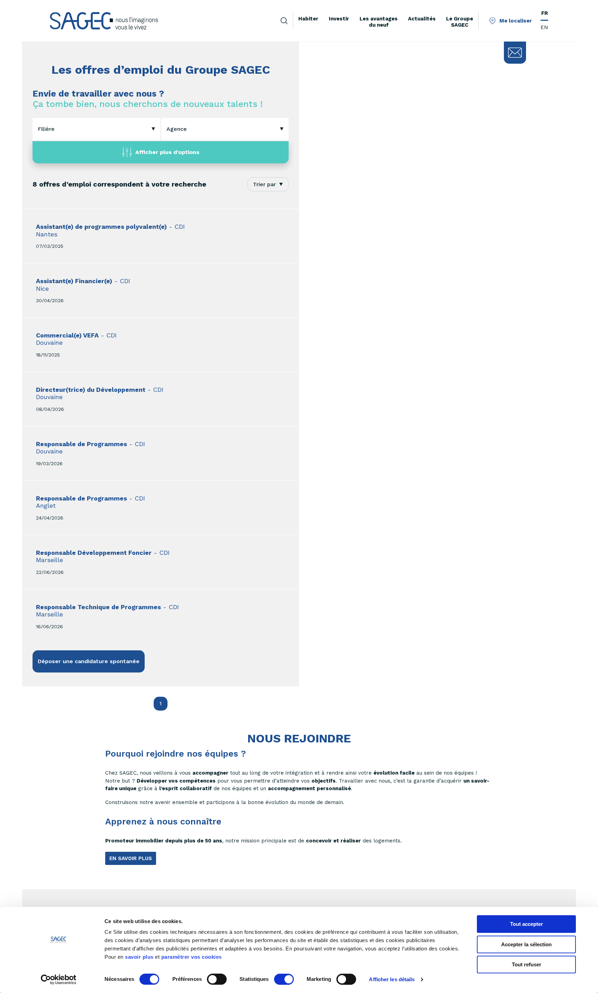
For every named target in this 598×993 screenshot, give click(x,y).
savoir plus (139, 957)
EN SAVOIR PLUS (130, 858)
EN (544, 27)
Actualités (422, 19)
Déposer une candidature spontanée (88, 661)
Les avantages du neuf (379, 22)
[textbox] (46, 129)
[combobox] (96, 129)
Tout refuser (526, 964)
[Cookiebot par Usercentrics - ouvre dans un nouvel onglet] (58, 979)
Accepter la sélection (526, 944)
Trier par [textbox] (264, 184)
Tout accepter (526, 924)
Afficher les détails (392, 979)
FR (544, 13)
